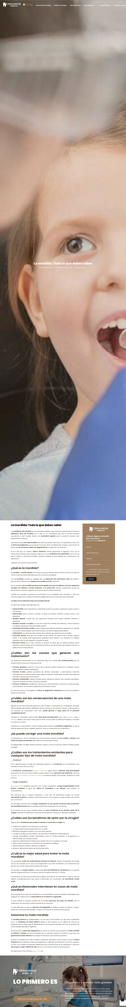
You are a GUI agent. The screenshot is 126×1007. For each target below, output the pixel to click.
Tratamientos (89, 5)
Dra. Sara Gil (81, 309)
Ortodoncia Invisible (43, 5)
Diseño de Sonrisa (60, 5)
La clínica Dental (104, 5)
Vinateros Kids (75, 5)
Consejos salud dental (64, 309)
